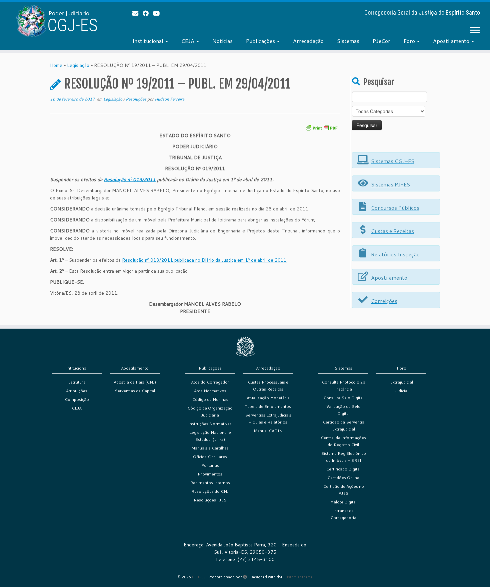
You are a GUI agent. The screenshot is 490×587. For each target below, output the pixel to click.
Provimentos (210, 474)
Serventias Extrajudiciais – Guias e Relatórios (268, 418)
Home (56, 65)
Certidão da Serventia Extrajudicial (343, 425)
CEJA (188, 41)
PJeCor (381, 41)
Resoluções (136, 99)
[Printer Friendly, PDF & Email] (321, 127)
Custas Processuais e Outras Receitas (268, 385)
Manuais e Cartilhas (210, 448)
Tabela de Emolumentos (268, 406)
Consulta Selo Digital (343, 398)
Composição (77, 399)
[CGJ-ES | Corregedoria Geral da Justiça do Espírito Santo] (56, 21)
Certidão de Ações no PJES (343, 489)
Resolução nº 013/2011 (130, 179)
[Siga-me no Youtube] (158, 13)
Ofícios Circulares (210, 456)
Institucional (148, 41)
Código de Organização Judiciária (210, 411)
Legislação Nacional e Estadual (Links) (210, 436)
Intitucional (76, 368)
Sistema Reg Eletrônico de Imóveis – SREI (343, 456)
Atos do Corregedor (210, 382)
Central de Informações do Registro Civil (343, 441)
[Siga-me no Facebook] (148, 13)
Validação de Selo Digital (343, 410)
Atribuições (76, 391)
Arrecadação (308, 41)
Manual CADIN (268, 431)
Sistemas (348, 41)
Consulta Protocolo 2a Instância (343, 385)
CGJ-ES (199, 577)
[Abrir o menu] (475, 31)
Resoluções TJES (210, 500)
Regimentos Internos (210, 482)
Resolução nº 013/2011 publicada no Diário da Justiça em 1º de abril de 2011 (204, 260)
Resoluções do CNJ (210, 491)
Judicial (401, 391)
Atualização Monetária (268, 398)
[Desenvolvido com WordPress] (245, 575)
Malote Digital (343, 502)
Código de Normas (210, 399)
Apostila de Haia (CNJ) (135, 382)
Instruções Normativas (210, 424)
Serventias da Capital (135, 391)
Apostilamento (452, 41)
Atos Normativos (210, 391)
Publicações (261, 41)
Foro (410, 41)
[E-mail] (137, 13)
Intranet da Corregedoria (343, 514)
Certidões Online (343, 477)
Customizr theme (298, 577)
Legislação (78, 65)
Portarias (210, 465)
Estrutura (77, 382)
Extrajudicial (401, 382)
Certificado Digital (343, 469)
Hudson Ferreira (169, 99)
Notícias (222, 41)
